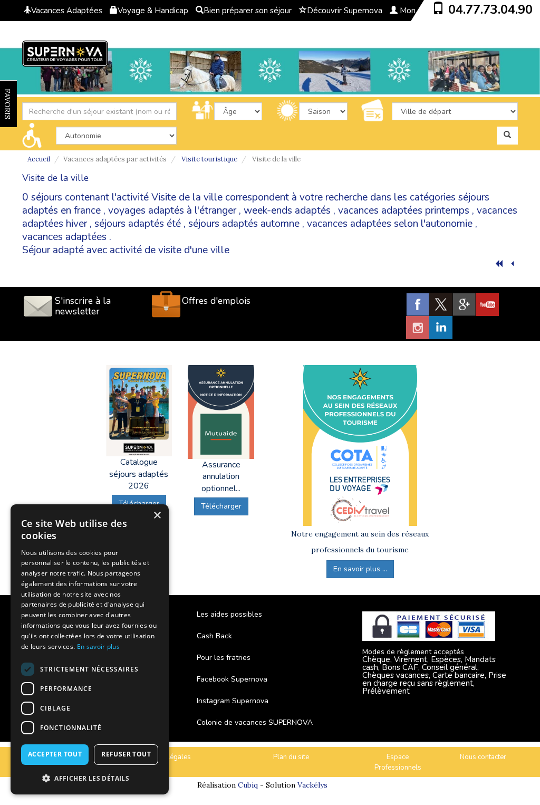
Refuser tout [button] (126, 754)
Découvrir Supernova (344, 10)
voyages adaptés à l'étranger (172, 210)
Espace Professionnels (397, 762)
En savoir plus (98, 646)
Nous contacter (483, 757)
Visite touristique (209, 159)
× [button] (157, 516)
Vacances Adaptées (66, 10)
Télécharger (221, 506)
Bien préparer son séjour (248, 10)
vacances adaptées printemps (403, 210)
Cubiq (248, 785)
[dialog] (90, 649)
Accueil (38, 159)
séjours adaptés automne (244, 224)
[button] (89, 778)
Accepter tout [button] (55, 754)
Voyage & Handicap (153, 10)
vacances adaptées (64, 237)
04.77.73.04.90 (490, 9)
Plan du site (291, 757)
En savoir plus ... (360, 569)
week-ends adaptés (287, 210)
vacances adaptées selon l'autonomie (389, 224)
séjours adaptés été (137, 224)
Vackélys (312, 785)
